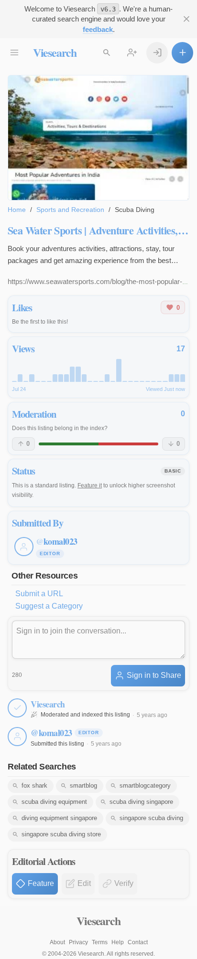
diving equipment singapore (59, 818)
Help (117, 942)
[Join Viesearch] (132, 52)
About (57, 942)
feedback (98, 29)
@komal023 (51, 732)
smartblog (83, 785)
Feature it (89, 485)
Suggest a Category (49, 606)
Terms (100, 942)
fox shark (34, 785)
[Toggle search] (107, 52)
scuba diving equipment (54, 801)
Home (17, 209)
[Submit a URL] (182, 52)
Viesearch (55, 52)
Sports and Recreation (70, 209)
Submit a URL (39, 594)
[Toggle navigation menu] (14, 52)
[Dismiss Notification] (186, 19)
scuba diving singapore (141, 801)
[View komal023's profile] (17, 736)
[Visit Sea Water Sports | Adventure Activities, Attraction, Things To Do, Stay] (98, 137)
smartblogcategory (145, 785)
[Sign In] (157, 52)
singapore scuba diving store (61, 834)
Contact (138, 942)
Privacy (78, 942)
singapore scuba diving (151, 818)
